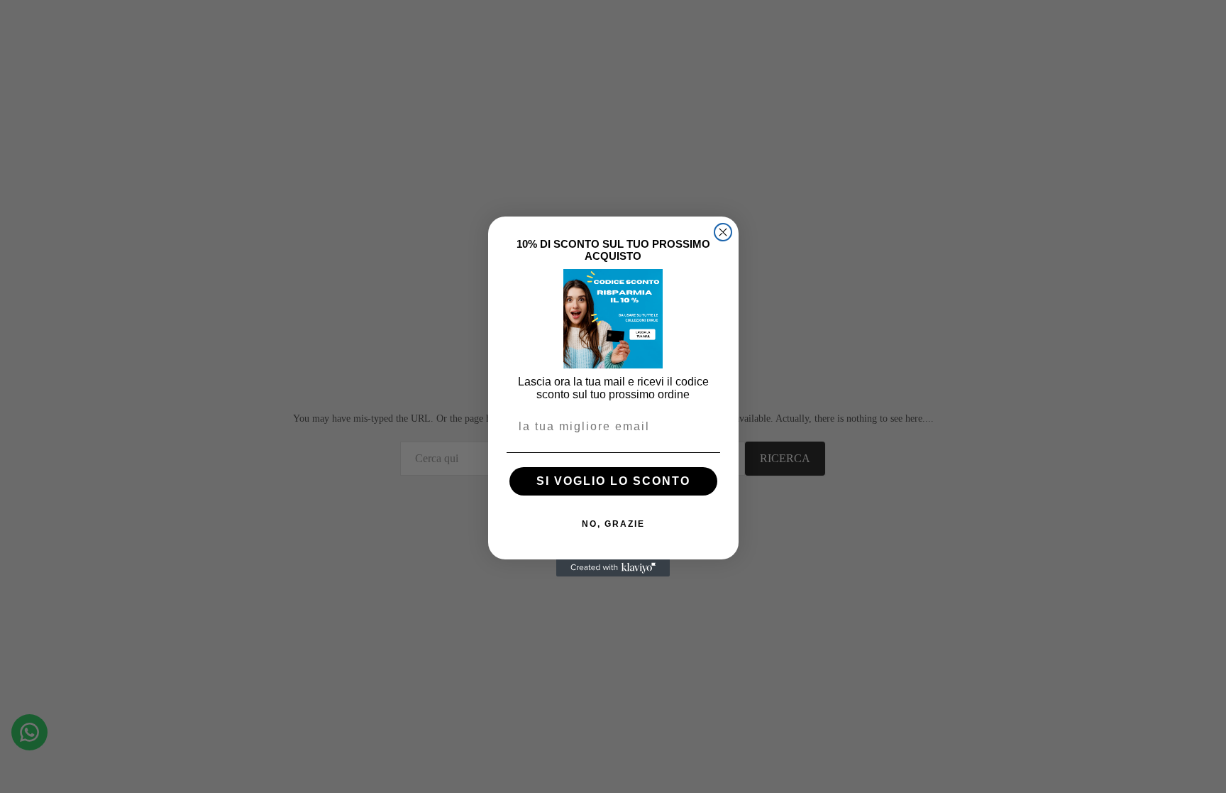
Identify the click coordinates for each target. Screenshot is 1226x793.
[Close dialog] (722, 232)
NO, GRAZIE (613, 524)
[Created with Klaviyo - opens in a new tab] (613, 567)
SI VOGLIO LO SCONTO (613, 481)
